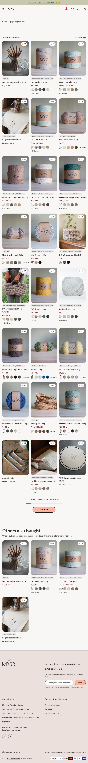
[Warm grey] (7, 262)
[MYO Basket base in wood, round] (72, 457)
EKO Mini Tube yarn (39, 140)
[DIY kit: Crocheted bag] (15, 285)
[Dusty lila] (72, 377)
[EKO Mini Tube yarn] (44, 116)
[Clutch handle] (15, 457)
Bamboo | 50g (36, 369)
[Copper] (43, 431)
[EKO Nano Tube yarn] (72, 58)
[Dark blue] (47, 377)
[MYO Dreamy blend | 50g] (72, 345)
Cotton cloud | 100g (67, 309)
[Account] (78, 8)
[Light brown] (76, 147)
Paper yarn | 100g (38, 423)
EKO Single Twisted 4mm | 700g (72, 423)
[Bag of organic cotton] (15, 116)
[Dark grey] (19, 319)
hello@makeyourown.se (11, 730)
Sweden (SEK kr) (13, 752)
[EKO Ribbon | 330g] (44, 231)
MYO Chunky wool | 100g (12, 255)
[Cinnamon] (68, 377)
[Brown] (72, 430)
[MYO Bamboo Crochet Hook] (15, 58)
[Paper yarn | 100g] (44, 399)
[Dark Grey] (43, 89)
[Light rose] (39, 377)
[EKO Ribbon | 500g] (44, 285)
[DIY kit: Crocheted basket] (72, 231)
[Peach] (72, 147)
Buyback (48, 709)
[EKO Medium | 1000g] (44, 58)
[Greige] (47, 89)
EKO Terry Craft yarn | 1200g (43, 197)
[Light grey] (36, 89)
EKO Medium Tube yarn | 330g (14, 423)
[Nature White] (32, 89)
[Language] (66, 8)
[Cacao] (47, 204)
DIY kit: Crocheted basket (70, 255)
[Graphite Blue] (19, 430)
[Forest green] (32, 377)
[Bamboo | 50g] (44, 345)
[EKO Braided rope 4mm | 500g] (15, 345)
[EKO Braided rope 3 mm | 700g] (15, 173)
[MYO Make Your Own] (11, 9)
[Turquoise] (43, 377)
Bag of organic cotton (11, 140)
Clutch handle (8, 478)
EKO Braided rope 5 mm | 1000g (72, 197)
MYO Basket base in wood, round (70, 479)
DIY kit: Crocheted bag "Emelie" (12, 310)
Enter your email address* (59, 682)
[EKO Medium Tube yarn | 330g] (15, 399)
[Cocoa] (3, 430)
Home (4, 21)
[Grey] (39, 89)
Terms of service (52, 713)
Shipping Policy (81, 752)
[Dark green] (47, 431)
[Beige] (72, 89)
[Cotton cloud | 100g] (72, 285)
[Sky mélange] (76, 377)
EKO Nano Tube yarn (68, 82)
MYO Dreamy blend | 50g (69, 369)
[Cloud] (60, 316)
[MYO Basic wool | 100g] (72, 116)
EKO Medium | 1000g (39, 82)
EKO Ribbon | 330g (38, 255)
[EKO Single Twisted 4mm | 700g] (72, 399)
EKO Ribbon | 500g (38, 309)
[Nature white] (60, 89)
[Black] (39, 262)
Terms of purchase (53, 705)
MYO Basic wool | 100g (68, 140)
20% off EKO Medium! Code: (44, 2)
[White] (60, 147)
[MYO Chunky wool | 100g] (15, 231)
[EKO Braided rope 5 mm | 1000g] (72, 173)
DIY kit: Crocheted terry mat (43, 481)
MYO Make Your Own (13, 758)
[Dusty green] (19, 262)
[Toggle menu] (3, 8)
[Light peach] (15, 204)
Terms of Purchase (51, 752)
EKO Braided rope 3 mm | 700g (15, 197)
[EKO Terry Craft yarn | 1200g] (44, 173)
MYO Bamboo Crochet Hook (14, 82)
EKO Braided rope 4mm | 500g (15, 369)
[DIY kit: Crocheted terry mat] (44, 457)
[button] (19, 2)
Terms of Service (69, 752)
